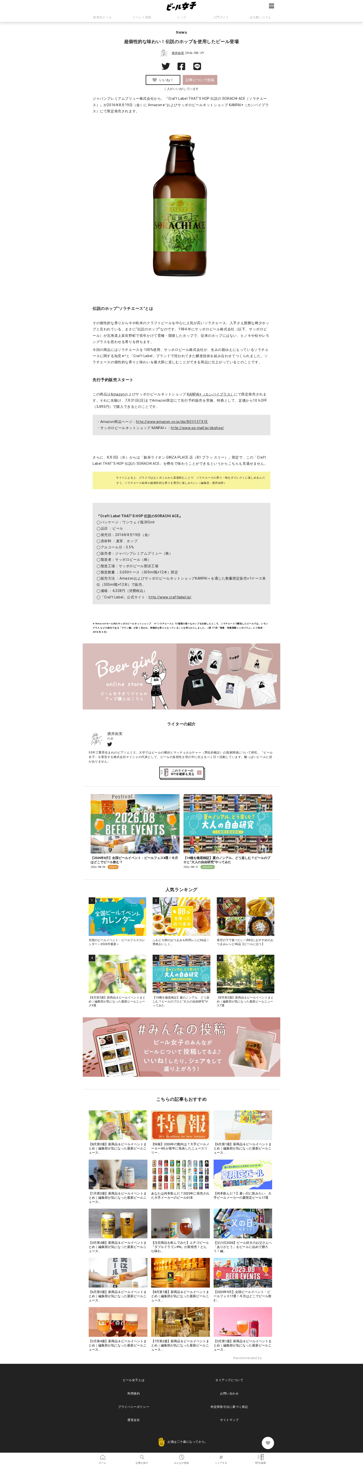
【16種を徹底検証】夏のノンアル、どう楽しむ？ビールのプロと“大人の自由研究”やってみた (226, 860)
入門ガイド (221, 17)
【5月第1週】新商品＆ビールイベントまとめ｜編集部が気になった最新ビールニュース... (243, 1345)
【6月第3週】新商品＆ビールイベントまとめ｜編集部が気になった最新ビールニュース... (118, 1296)
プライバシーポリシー (133, 1407)
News (181, 32)
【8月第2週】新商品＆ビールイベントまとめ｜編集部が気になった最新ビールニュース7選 (245, 1001)
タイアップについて (229, 1380)
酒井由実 (178, 53)
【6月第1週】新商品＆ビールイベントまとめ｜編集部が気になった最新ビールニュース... (243, 1148)
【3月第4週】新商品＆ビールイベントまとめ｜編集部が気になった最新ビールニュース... (118, 1345)
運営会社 (133, 1420)
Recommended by (247, 1358)
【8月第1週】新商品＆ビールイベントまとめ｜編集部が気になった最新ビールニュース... (180, 1296)
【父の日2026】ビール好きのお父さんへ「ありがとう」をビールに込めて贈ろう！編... (243, 1247)
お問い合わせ (229, 1393)
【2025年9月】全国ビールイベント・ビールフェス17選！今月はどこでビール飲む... (243, 1296)
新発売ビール (102, 17)
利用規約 (133, 1393)
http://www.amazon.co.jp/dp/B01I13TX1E (172, 422)
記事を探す (142, 1455)
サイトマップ (229, 1420)
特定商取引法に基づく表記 (229, 1407)
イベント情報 (142, 17)
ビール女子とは (133, 1380)
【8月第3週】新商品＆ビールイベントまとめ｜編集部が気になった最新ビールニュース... (118, 1148)
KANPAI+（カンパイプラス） (210, 394)
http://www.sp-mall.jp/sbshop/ (197, 428)
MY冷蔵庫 (260, 1455)
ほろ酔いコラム (260, 17)
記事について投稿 (200, 80)
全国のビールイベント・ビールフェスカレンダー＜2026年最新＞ (117, 942)
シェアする (221, 1455)
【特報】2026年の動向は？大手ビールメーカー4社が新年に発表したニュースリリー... (180, 1148)
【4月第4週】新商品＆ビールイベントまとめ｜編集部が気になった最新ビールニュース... (118, 1247)
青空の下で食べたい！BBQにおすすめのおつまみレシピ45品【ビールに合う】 (245, 942)
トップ (181, 17)
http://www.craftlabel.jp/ (170, 597)
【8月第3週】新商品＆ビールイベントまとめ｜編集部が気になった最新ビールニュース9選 (117, 1001)
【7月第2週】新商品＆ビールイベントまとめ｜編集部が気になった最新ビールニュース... (180, 1345)
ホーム (102, 1455)
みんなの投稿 (181, 1455)
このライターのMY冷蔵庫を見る (183, 772)
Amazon (118, 394)
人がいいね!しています (181, 89)
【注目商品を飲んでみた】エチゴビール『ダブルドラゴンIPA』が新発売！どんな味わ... (180, 1247)
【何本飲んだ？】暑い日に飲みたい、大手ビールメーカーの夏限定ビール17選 (242, 1195)
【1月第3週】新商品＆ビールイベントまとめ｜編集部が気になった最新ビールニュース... (118, 1198)
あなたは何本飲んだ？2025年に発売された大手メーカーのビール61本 (180, 1195)
